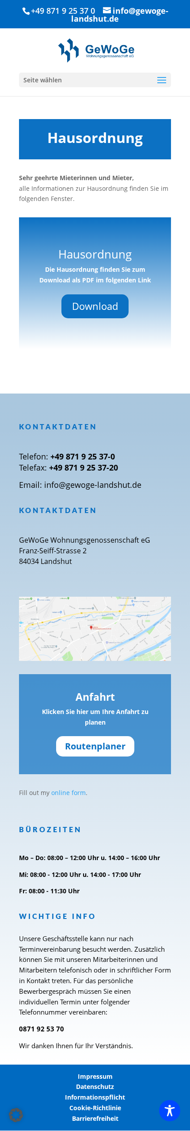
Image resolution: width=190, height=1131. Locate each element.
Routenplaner (95, 746)
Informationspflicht (95, 1097)
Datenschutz (95, 1086)
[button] (16, 1115)
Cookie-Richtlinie (95, 1108)
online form (68, 792)
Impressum (95, 1076)
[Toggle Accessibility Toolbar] (169, 1110)
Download (95, 306)
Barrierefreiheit (95, 1118)
